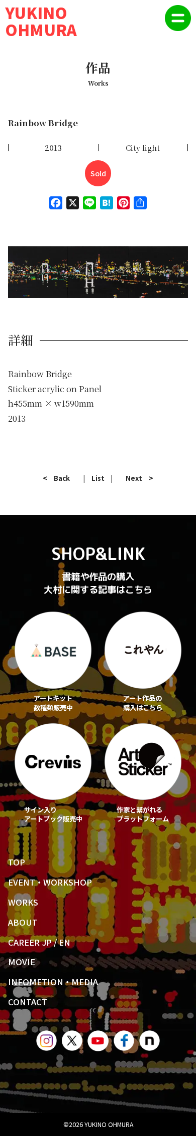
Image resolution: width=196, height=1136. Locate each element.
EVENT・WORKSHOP (50, 882)
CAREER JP (30, 942)
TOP (16, 862)
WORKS (23, 902)
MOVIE (21, 962)
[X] (72, 205)
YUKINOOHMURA (41, 20)
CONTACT (27, 1002)
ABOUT (23, 922)
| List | (98, 478)
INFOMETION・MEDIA (53, 982)
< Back (56, 478)
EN (64, 942)
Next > (139, 478)
